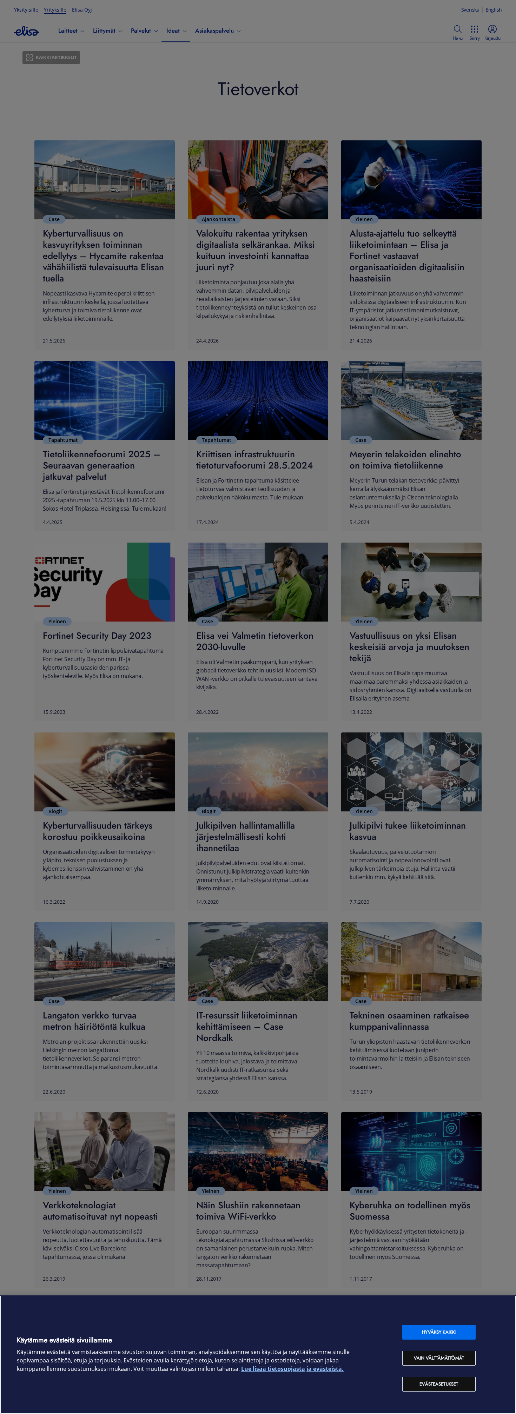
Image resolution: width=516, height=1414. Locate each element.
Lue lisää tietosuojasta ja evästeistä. (292, 1369)
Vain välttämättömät (439, 1358)
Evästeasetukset (438, 1384)
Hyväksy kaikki (439, 1332)
